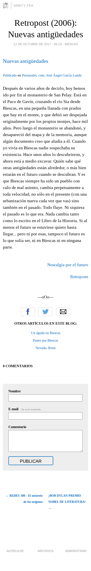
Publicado (10, 75)
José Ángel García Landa (64, 75)
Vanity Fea (23, 5)
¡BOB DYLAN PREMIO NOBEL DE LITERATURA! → (67, 502)
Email (63, 311)
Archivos (45, 551)
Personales (29, 75)
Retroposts (79, 276)
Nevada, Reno (46, 348)
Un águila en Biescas (45, 333)
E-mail (24, 409)
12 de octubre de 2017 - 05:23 (37, 44)
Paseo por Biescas (45, 340)
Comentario (17, 427)
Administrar (75, 551)
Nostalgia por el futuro (67, 264)
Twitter (45, 311)
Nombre (14, 391)
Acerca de (15, 551)
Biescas (71, 44)
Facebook (28, 311)
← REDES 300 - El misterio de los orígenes (24, 499)
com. (41, 75)
